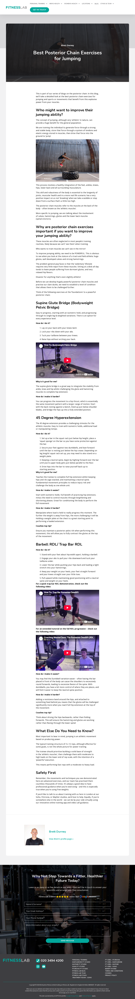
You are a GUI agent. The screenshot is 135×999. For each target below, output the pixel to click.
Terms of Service (87, 996)
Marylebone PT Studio (81, 962)
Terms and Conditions (114, 971)
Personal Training (79, 960)
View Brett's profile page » (61, 839)
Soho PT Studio (78, 966)
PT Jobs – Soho (111, 966)
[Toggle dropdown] (46, 3)
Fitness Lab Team (79, 973)
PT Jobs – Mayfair (112, 964)
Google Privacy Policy (72, 996)
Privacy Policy (111, 975)
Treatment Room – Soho (82, 978)
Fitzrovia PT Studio (80, 969)
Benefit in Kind (110, 969)
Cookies (108, 973)
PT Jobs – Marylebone (113, 962)
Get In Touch (39, 9)
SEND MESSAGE (67, 940)
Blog (97, 4)
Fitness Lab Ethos (79, 975)
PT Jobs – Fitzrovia (112, 960)
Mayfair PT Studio (79, 964)
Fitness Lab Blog (78, 971)
